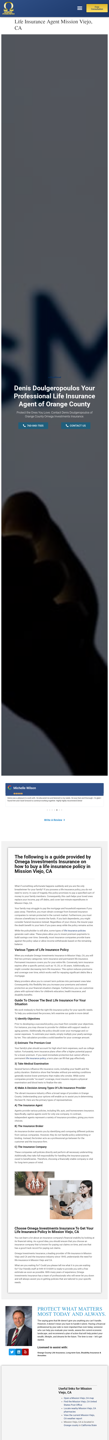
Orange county (71, 1425)
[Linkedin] (18, 1352)
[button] (80, 8)
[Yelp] (25, 1352)
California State (89, 1425)
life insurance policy (36, 1058)
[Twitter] (12, 1352)
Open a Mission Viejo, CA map (79, 1398)
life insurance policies (75, 930)
